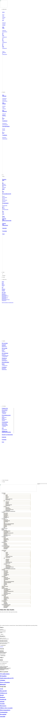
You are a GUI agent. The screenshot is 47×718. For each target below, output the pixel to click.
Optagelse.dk (4, 42)
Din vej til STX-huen (5, 295)
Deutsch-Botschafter (4, 115)
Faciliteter (4, 135)
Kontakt (3, 481)
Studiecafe (4, 113)
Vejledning (4, 187)
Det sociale (4, 103)
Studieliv (3, 569)
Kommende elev (4, 186)
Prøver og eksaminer (7, 593)
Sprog (3, 18)
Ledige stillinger (3, 216)
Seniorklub (5, 548)
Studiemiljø (4, 99)
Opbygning (4, 30)
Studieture (4, 120)
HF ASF (3, 27)
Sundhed (7, 502)
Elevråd (3, 128)
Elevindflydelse (6, 126)
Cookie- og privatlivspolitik (4, 666)
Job (3, 213)
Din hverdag (4, 95)
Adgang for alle (3, 655)
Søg (37, 483)
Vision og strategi (4, 424)
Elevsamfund (6, 606)
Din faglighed (4, 111)
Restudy (5, 540)
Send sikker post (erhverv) (4, 641)
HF (3, 20)
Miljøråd (3, 364)
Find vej (2, 634)
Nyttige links (4, 536)
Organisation (5, 203)
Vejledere (3, 201)
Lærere (3, 196)
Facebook (1, 659)
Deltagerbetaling (5, 124)
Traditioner (4, 108)
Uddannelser (4, 279)
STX (3, 12)
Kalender (4, 228)
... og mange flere (3, 118)
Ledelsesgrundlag (5, 209)
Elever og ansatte (5, 588)
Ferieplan (4, 231)
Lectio (5, 537)
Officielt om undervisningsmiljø (6, 432)
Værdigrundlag (4, 205)
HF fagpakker (6, 590)
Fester (3, 107)
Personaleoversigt (6, 193)
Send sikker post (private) (3, 640)
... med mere (3, 191)
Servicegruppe (4, 200)
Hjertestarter (6, 545)
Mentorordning (4, 31)
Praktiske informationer (3, 652)
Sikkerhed (4, 22)
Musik (3, 14)
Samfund (3, 17)
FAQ (3, 234)
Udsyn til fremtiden (5, 480)
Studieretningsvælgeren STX (8, 591)
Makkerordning (4, 346)
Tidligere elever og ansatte (6, 604)
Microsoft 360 (6, 538)
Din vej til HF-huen (5, 297)
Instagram (1, 660)
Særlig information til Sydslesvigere (7, 302)
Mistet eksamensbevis (5, 710)
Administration (4, 197)
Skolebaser (5, 541)
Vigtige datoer (3, 189)
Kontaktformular (3, 645)
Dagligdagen (4, 98)
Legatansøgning (6, 605)
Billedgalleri (4, 137)
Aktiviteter (4, 106)
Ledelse (3, 198)
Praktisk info (4, 180)
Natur (7, 553)
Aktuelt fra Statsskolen (7, 434)
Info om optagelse (5, 409)
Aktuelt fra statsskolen (7, 524)
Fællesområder (4, 138)
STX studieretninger (7, 589)
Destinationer (4, 123)
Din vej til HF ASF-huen (3, 45)
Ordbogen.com (6, 539)
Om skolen (4, 406)
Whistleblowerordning (3, 667)
